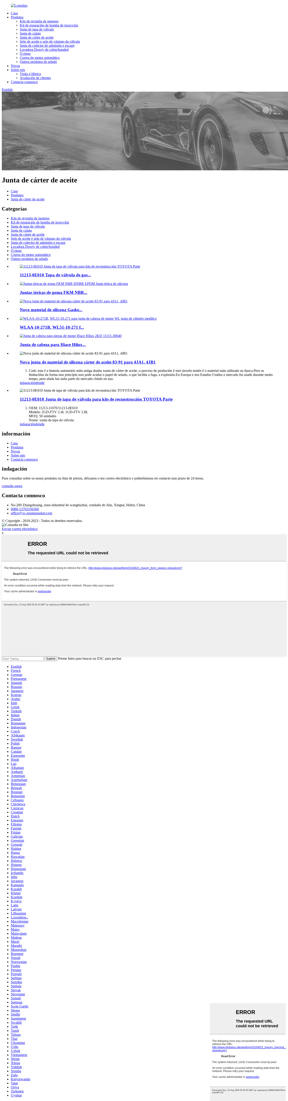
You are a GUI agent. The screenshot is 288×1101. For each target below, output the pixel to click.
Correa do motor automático (40, 58)
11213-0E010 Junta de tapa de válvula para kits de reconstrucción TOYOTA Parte (96, 399)
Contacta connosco (24, 82)
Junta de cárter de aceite (37, 37)
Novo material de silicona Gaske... (51, 309)
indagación (27, 383)
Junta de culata (30, 33)
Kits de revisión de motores (39, 21)
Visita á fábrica (30, 74)
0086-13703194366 (25, 509)
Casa (14, 13)
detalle (40, 383)
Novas (15, 66)
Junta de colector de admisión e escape (47, 45)
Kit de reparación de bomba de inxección (49, 25)
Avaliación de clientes (35, 78)
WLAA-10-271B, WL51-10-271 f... (52, 327)
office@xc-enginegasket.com (31, 513)
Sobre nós (18, 70)
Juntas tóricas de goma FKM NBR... (53, 292)
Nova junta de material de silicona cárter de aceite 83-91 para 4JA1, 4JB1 (88, 362)
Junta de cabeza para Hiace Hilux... (53, 344)
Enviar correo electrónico (20, 529)
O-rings (25, 53)
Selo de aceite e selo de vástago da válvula (50, 41)
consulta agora (12, 486)
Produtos (17, 17)
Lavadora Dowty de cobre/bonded (44, 49)
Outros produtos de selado (38, 62)
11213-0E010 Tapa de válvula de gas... (55, 275)
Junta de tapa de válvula (37, 29)
